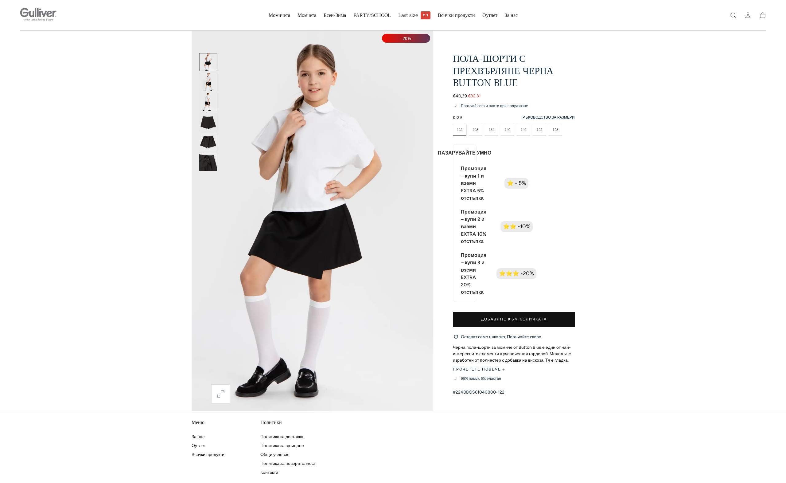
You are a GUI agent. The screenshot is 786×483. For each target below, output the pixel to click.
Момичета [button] (279, 16)
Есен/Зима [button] (335, 16)
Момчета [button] (307, 16)
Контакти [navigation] (269, 472)
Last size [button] (413, 15)
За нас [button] (511, 16)
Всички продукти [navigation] (208, 454)
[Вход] (748, 15)
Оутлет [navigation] (199, 445)
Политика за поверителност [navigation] (288, 463)
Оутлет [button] (489, 16)
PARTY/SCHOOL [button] (372, 16)
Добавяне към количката (514, 319)
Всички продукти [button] (456, 16)
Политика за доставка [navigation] (281, 436)
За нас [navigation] (198, 436)
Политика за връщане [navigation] (282, 445)
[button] (733, 15)
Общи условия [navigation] (275, 454)
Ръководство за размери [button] (549, 117)
